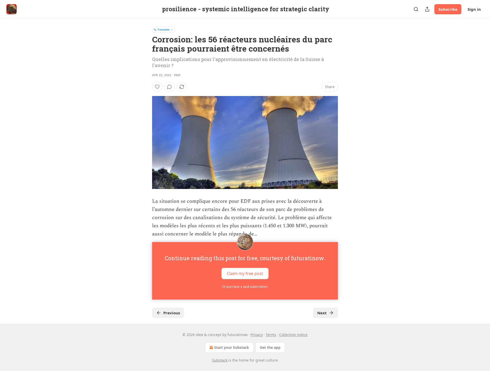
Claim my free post (245, 273)
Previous (171, 312)
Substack (219, 360)
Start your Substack (231, 347)
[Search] (416, 9)
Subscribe (447, 9)
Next (322, 312)
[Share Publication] (427, 9)
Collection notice (293, 334)
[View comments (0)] (169, 87)
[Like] (157, 87)
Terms (271, 334)
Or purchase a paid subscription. (245, 286)
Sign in (474, 9)
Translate (163, 29)
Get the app (270, 347)
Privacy (257, 334)
